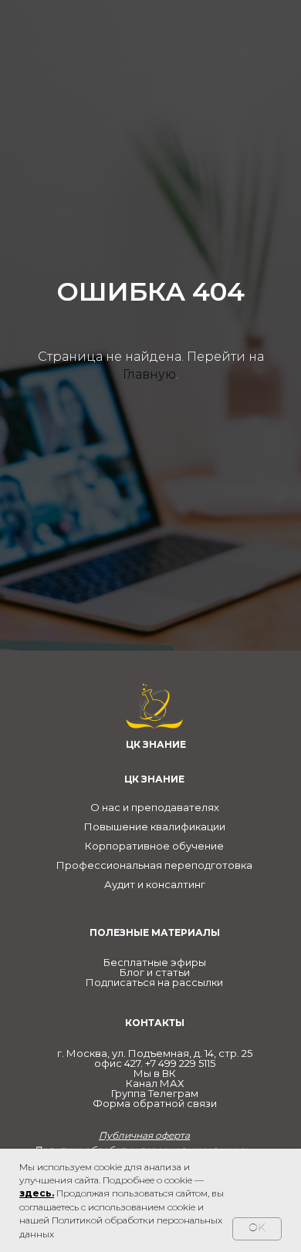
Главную (149, 675)
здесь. (36, 1193)
